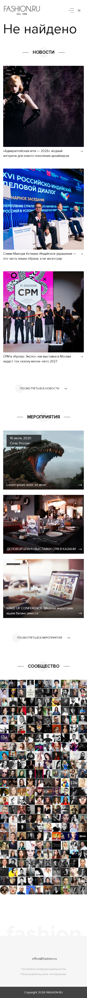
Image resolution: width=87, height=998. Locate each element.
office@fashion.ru (44, 959)
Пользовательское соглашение (43, 974)
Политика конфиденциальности (43, 969)
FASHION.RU (54, 992)
